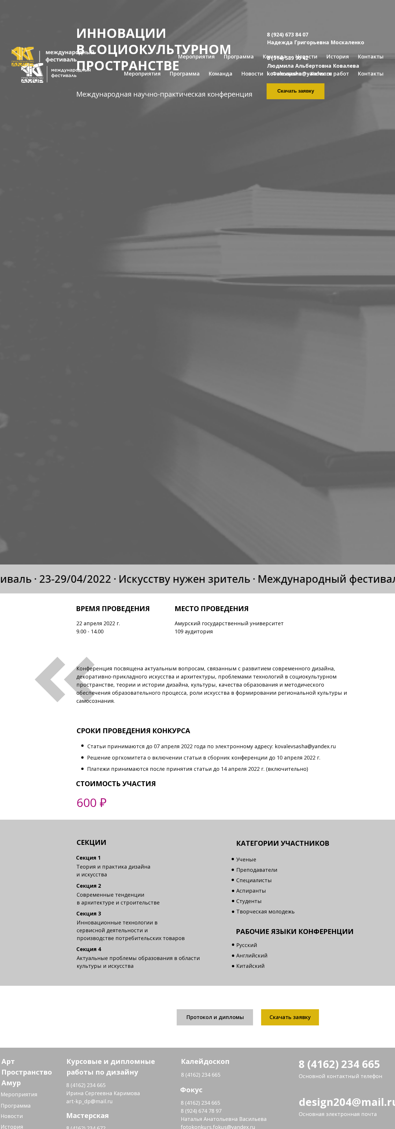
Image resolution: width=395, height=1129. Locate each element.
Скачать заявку (290, 1017)
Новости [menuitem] (306, 56)
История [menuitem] (337, 56)
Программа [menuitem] (239, 56)
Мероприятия (19, 1094)
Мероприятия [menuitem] (196, 56)
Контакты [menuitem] (370, 56)
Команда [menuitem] (275, 56)
